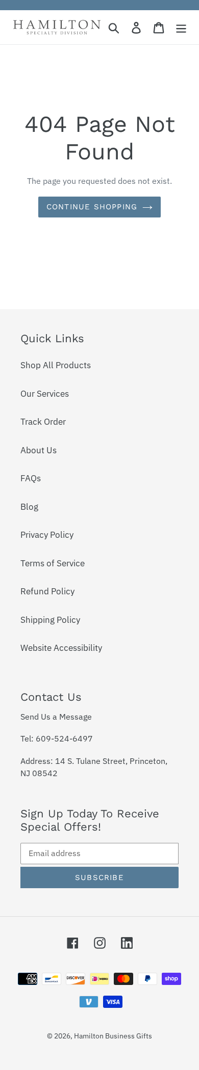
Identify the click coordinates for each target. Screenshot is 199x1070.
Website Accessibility (61, 647)
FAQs (30, 478)
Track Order (43, 421)
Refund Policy (47, 591)
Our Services (44, 393)
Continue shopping (91, 206)
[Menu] (181, 27)
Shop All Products (55, 365)
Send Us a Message (56, 716)
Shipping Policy (50, 619)
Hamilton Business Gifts (113, 1035)
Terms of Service (52, 563)
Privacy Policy (46, 534)
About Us (38, 450)
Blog (29, 506)
